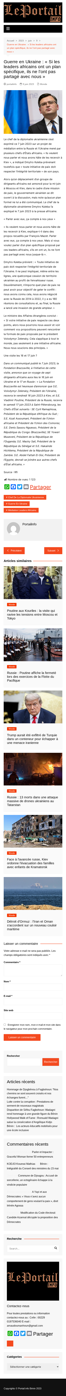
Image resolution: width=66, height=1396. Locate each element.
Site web (8, 1010)
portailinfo (12, 84)
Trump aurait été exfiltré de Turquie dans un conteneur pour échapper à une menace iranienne (32, 739)
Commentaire (12, 962)
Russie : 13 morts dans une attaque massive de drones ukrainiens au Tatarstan (32, 801)
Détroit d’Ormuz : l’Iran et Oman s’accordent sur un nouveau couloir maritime (32, 925)
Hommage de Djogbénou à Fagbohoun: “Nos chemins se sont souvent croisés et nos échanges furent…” (32, 1093)
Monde (43, 84)
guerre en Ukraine (17, 503)
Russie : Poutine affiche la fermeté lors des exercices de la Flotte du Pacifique (31, 676)
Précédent (16, 550)
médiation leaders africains (22, 510)
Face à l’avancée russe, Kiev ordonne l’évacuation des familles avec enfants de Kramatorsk (30, 863)
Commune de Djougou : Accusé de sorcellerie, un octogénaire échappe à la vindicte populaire (32, 1180)
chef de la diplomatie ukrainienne (26, 497)
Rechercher (13, 1055)
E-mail (8, 996)
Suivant (51, 550)
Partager (40, 487)
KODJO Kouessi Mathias (21, 1163)
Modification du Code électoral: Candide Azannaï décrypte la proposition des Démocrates (32, 1217)
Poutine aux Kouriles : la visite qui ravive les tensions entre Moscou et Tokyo (32, 614)
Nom (7, 981)
